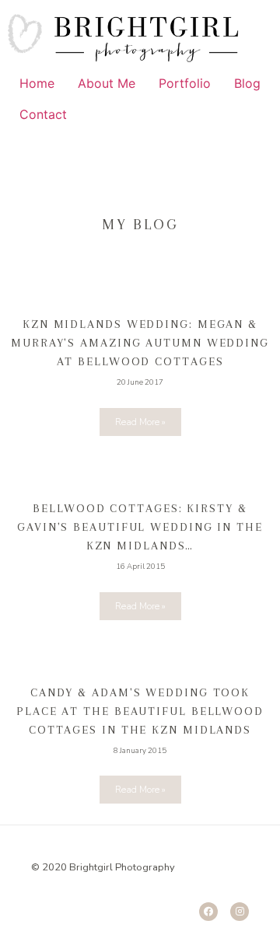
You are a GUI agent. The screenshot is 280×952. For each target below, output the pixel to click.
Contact (43, 114)
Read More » (140, 422)
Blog (247, 83)
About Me (106, 83)
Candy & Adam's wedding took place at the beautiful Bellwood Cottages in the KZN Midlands (140, 711)
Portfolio (185, 83)
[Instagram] (239, 911)
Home (36, 83)
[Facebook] (208, 911)
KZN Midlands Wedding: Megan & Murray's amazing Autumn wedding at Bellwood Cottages (140, 342)
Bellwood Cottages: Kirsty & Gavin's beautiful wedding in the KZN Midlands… (140, 527)
